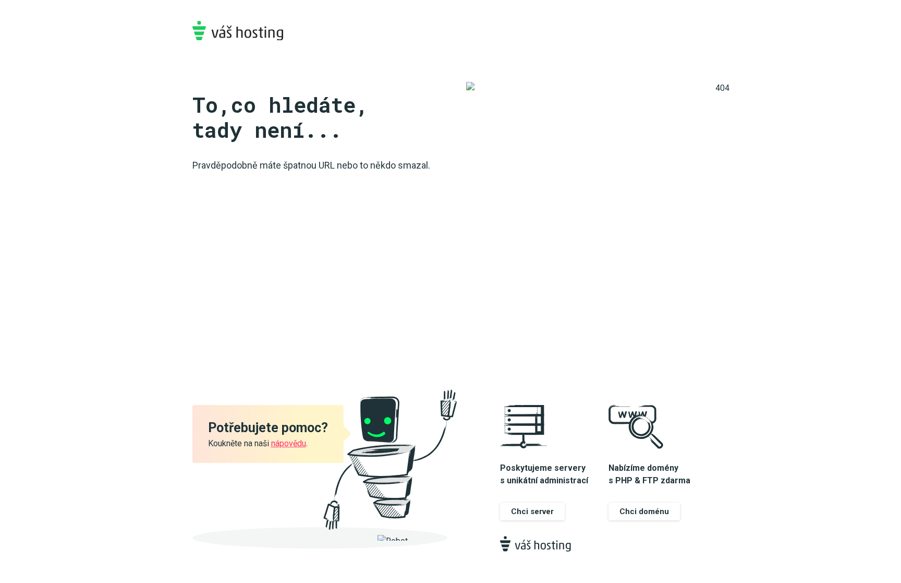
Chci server (532, 511)
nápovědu (288, 443)
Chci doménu (644, 511)
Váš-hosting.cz (237, 30)
